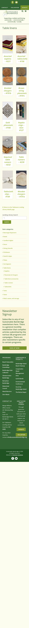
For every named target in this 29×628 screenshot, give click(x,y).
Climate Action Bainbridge (6, 377)
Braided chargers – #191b (8, 90)
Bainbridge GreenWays (6, 366)
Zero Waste (5, 394)
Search (6, 222)
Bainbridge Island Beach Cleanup (21, 365)
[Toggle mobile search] (22, 11)
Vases (5, 294)
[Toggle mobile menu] (26, 11)
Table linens (7, 268)
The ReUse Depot (21, 392)
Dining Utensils (8, 248)
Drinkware (6, 252)
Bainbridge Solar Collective (7, 371)
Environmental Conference (20, 383)
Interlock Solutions (17, 455)
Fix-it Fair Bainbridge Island (21, 388)
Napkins (6, 271)
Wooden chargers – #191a (21, 194)
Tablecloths (7, 287)
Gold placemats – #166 (8, 125)
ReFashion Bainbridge (5, 382)
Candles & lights (8, 240)
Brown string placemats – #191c (22, 92)
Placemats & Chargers (11, 275)
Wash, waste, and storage (11, 298)
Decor (5, 244)
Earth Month (19, 379)
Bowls (5, 236)
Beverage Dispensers (9, 233)
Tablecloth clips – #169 (8, 194)
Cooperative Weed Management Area (20, 372)
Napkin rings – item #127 (21, 126)
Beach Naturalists (7, 362)
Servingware (7, 264)
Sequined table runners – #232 (8, 161)
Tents (5, 290)
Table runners (8, 283)
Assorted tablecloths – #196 (22, 59)
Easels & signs (7, 256)
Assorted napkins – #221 (8, 59)
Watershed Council (5, 387)
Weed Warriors (7, 391)
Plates (5, 260)
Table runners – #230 (21, 159)
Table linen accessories (11, 279)
